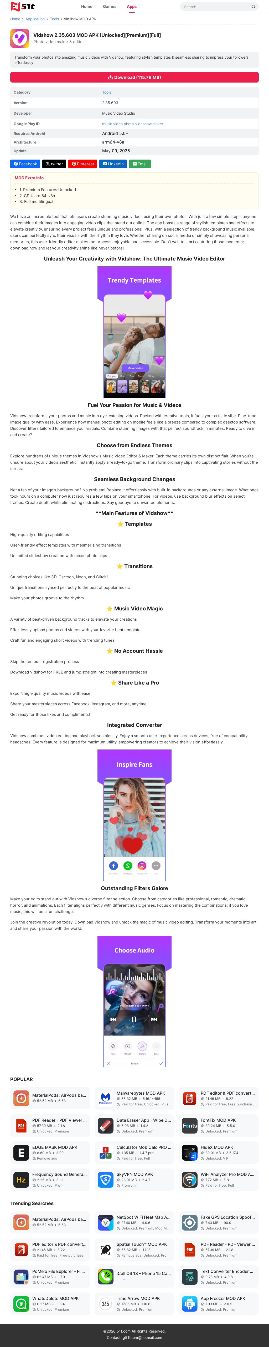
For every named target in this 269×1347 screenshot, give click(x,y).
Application (35, 19)
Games (109, 6)
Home (86, 6)
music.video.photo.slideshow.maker (132, 123)
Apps (132, 6)
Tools (54, 19)
